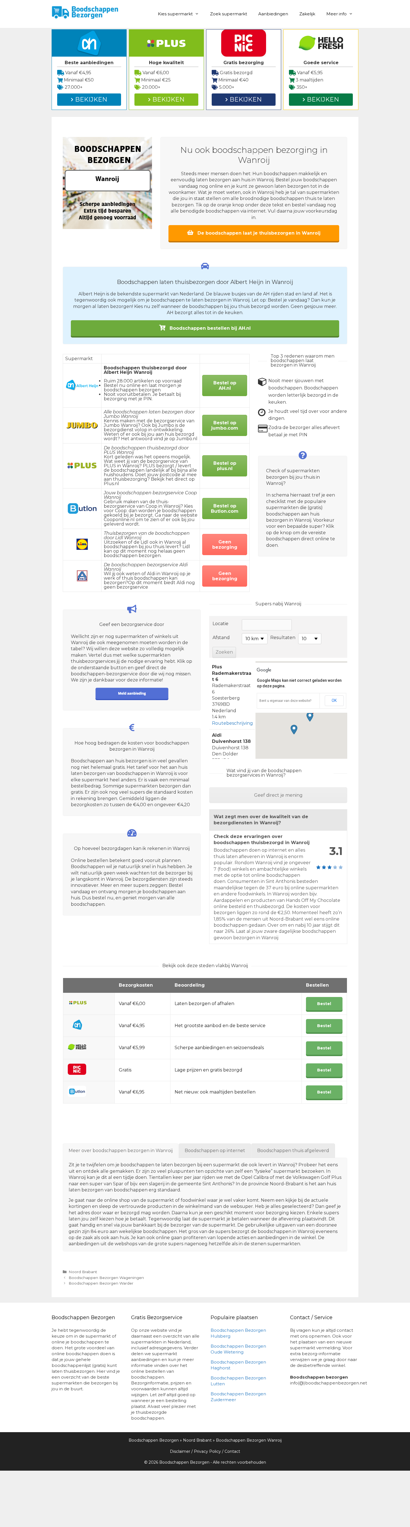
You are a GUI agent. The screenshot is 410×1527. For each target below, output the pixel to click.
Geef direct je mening (278, 795)
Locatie (220, 623)
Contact (232, 1451)
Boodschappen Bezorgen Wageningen (106, 1277)
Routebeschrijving (232, 723)
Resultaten (282, 637)
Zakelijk (307, 13)
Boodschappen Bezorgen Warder (101, 1283)
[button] (310, 717)
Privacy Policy (207, 1451)
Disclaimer (180, 1451)
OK (334, 700)
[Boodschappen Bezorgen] (85, 12)
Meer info (336, 13)
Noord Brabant (83, 1272)
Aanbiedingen (273, 13)
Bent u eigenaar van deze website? (285, 701)
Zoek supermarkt (228, 13)
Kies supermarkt (175, 13)
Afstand (221, 637)
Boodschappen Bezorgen (154, 1440)
